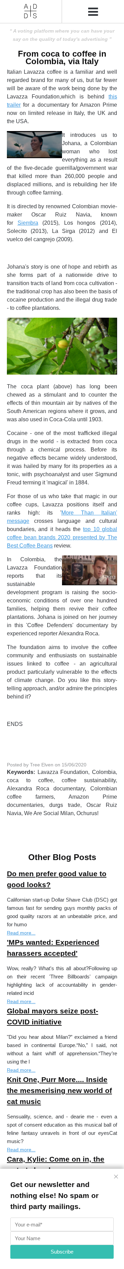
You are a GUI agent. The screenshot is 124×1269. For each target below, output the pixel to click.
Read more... (21, 933)
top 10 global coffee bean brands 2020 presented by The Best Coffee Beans (62, 537)
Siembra (28, 223)
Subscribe (62, 1252)
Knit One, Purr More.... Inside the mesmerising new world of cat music (59, 1090)
